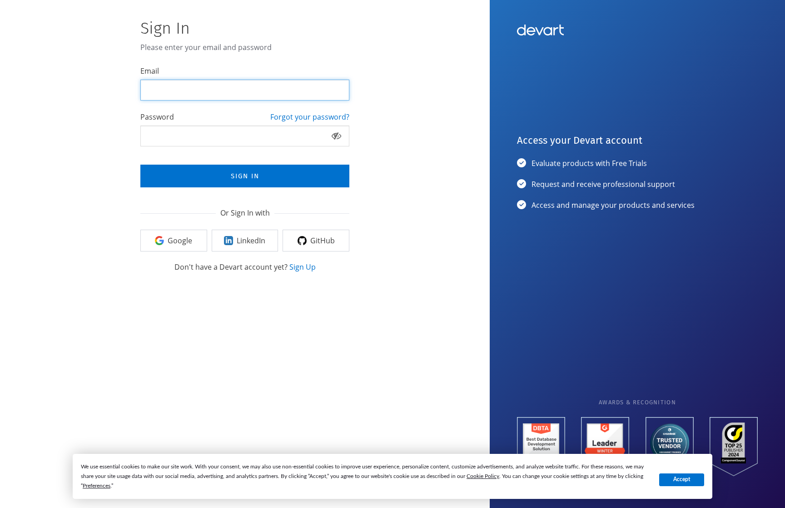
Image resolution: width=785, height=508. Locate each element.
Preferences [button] (96, 485)
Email (149, 71)
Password (157, 117)
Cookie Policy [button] (483, 476)
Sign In (245, 176)
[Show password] (336, 136)
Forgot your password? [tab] (309, 117)
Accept (681, 479)
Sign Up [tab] (302, 267)
